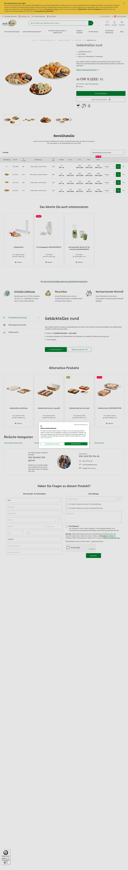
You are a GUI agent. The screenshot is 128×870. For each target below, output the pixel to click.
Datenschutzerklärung (81, 424)
